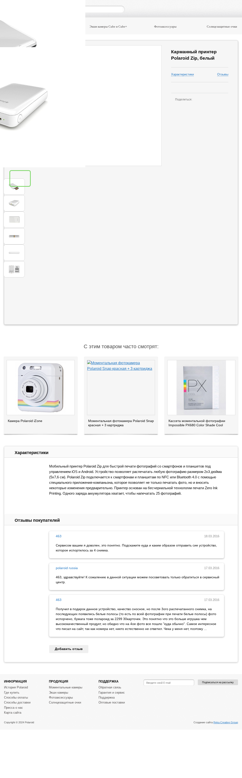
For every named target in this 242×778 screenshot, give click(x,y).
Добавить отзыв (69, 649)
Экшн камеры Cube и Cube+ (108, 26)
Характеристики (182, 74)
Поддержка (107, 697)
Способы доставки (17, 702)
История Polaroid (16, 687)
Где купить (11, 692)
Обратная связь (110, 687)
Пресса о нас (13, 707)
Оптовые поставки (112, 702)
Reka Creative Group (225, 722)
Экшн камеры (58, 692)
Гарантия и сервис (112, 692)
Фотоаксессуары (165, 26)
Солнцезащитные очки (222, 26)
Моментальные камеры (65, 687)
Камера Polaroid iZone (25, 421)
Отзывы (222, 74)
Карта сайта (12, 712)
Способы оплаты (16, 697)
